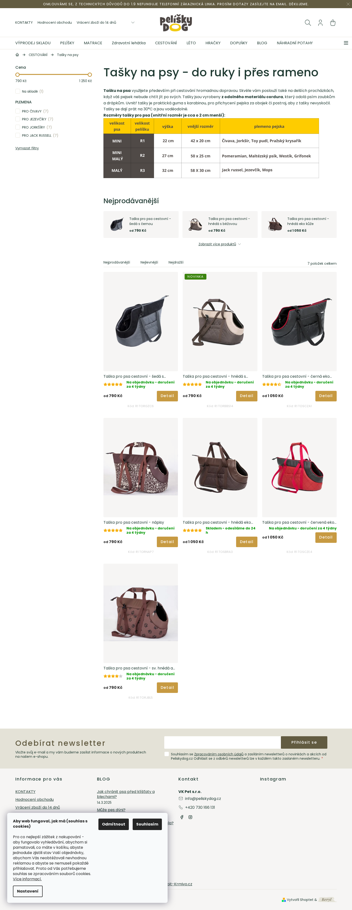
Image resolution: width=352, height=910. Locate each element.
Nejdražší (176, 262)
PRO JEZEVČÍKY (37, 119)
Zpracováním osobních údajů (219, 754)
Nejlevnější (149, 262)
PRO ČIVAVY (34, 111)
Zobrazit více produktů (217, 244)
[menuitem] (35, 43)
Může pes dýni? (111, 810)
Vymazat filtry (27, 148)
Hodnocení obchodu (55, 22)
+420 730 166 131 (200, 807)
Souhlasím (147, 824)
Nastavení (28, 891)
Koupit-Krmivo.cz (176, 884)
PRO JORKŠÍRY (36, 127)
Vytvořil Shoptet (300, 900)
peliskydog (190, 817)
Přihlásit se (304, 742)
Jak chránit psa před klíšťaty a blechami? (126, 794)
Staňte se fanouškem (181, 817)
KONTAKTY (24, 22)
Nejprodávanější (116, 262)
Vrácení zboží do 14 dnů (96, 22)
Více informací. (27, 879)
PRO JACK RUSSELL (39, 135)
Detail (167, 396)
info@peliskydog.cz (203, 798)
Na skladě (32, 91)
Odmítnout (113, 824)
